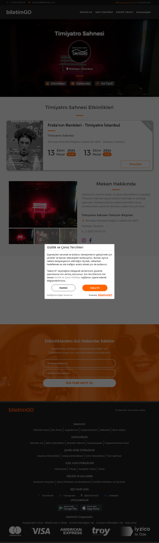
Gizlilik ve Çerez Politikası (68, 277)
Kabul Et (95, 288)
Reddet (63, 288)
